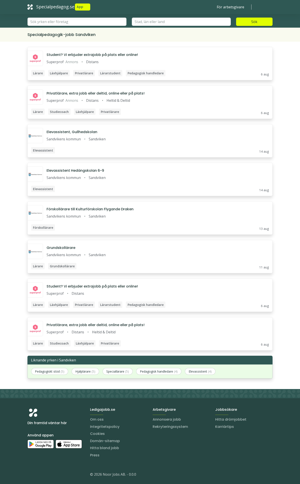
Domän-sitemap (105, 440)
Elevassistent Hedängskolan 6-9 (75, 170)
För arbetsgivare (230, 7)
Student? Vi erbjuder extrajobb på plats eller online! (92, 54)
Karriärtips (224, 426)
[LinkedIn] (39, 475)
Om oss (97, 419)
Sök (254, 21)
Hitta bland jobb (104, 447)
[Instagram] (30, 475)
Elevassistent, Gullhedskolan (72, 131)
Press (94, 455)
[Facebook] (48, 475)
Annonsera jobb (167, 419)
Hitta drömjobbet (230, 419)
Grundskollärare (61, 247)
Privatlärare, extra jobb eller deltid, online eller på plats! (96, 93)
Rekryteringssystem (170, 426)
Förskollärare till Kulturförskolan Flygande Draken (90, 209)
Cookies (97, 433)
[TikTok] (57, 475)
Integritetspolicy (104, 426)
